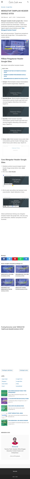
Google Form (19, 379)
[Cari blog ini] (28, 2)
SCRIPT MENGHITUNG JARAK (15, 413)
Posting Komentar (21, 17)
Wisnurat (15, 447)
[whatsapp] (20, 258)
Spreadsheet (19, 386)
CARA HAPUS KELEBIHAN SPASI (16, 406)
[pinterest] (15, 258)
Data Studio (5, 383)
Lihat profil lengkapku (15, 456)
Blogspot (4, 381)
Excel (3, 386)
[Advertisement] (15, 237)
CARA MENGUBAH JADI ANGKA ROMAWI (18, 420)
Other (17, 383)
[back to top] (26, 475)
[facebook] (4, 258)
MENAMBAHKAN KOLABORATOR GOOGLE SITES (16, 78)
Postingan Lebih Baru (7, 370)
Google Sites (19, 381)
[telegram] (26, 258)
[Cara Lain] (15, 2)
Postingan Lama (24, 370)
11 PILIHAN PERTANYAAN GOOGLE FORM (18, 398)
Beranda (15, 471)
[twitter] (9, 258)
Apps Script (4, 379)
